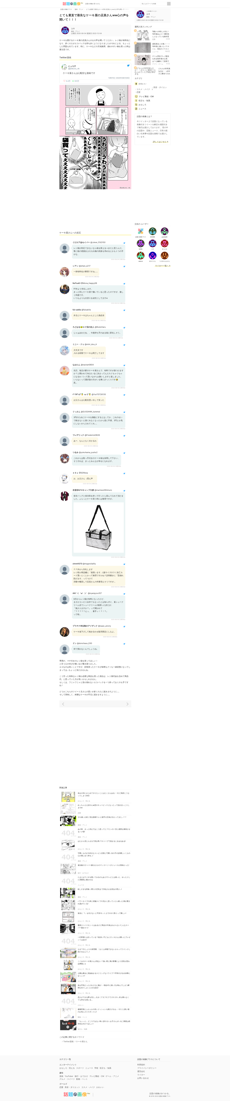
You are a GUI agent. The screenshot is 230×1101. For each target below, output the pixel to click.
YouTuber (69, 1076)
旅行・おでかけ (83, 873)
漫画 (61, 1076)
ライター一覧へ (162, 266)
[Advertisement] (95, 211)
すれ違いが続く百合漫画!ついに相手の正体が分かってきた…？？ (102, 817)
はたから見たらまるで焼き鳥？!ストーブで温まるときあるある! (102, 841)
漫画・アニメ (82, 825)
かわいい (81, 1005)
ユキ (73, 28)
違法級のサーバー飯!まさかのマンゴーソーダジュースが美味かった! (103, 865)
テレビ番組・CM (146, 96)
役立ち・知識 (82, 1029)
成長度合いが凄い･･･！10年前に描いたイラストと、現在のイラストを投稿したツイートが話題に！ (161, 49)
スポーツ (80, 1068)
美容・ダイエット (159, 88)
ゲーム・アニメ (112, 1076)
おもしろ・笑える (84, 801)
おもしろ (142, 104)
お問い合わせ (143, 1078)
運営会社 (141, 1071)
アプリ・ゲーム (157, 64)
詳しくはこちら (159, 142)
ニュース (81, 885)
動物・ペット (82, 1017)
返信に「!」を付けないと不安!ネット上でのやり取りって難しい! (102, 913)
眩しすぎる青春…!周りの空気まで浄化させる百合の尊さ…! (100, 889)
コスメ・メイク (143, 89)
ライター (141, 1075)
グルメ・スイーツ (67, 1079)
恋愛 (79, 813)
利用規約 (141, 1064)
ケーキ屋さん (82, 1041)
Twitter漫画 (68, 1041)
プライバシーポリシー (146, 1068)
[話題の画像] (71, 4)
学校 (96, 1068)
